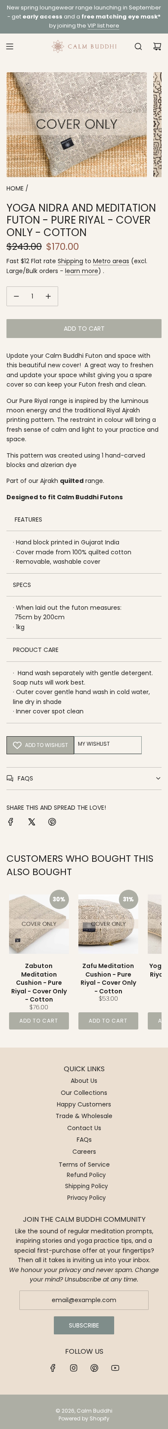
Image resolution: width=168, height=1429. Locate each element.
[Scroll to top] (152, 1419)
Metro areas (111, 261)
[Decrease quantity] (16, 296)
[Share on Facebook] (10, 823)
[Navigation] (9, 46)
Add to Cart (38, 1020)
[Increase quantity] (48, 296)
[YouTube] (115, 1367)
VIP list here (103, 26)
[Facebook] (53, 1367)
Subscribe (84, 1325)
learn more (81, 271)
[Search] (138, 46)
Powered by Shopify (84, 1418)
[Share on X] (31, 823)
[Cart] (157, 46)
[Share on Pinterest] (52, 823)
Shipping (70, 261)
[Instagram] (73, 1367)
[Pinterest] (94, 1367)
